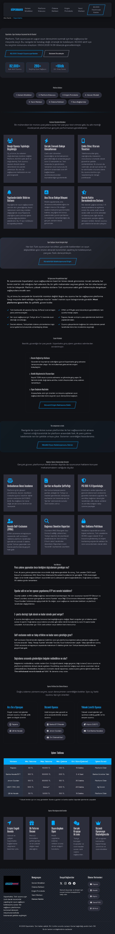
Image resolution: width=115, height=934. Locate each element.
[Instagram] (65, 883)
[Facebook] (69, 883)
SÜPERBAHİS (17, 9)
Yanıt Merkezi (81, 9)
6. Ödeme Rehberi (56, 102)
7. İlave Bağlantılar (78, 102)
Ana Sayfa (7, 18)
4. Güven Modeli (92, 95)
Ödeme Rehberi (55, 9)
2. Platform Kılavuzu (47, 95)
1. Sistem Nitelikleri (24, 95)
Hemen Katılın (38, 899)
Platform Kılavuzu (41, 9)
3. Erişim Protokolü (70, 95)
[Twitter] (61, 883)
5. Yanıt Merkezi (35, 102)
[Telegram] (74, 883)
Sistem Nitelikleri (29, 9)
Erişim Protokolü (69, 9)
